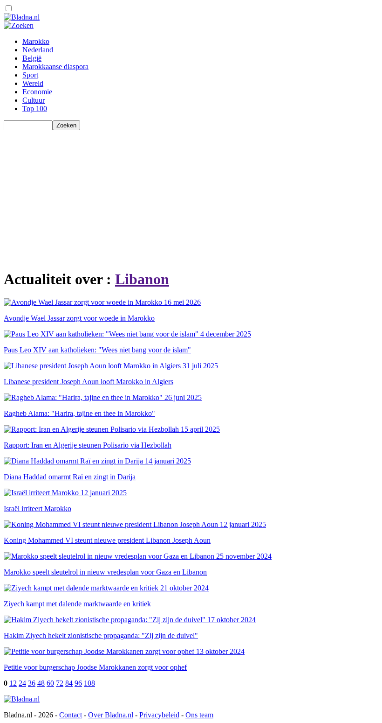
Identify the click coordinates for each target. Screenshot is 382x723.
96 (78, 683)
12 (13, 683)
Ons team (199, 715)
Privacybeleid (159, 715)
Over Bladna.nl (110, 715)
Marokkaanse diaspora (55, 66)
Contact (70, 715)
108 (89, 683)
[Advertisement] (191, 195)
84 (69, 683)
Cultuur (33, 100)
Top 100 (34, 108)
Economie (37, 92)
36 (31, 683)
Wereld (32, 83)
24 (22, 683)
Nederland (37, 50)
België (31, 58)
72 (59, 683)
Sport (30, 75)
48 (41, 683)
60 (50, 683)
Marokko (35, 41)
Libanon (142, 279)
